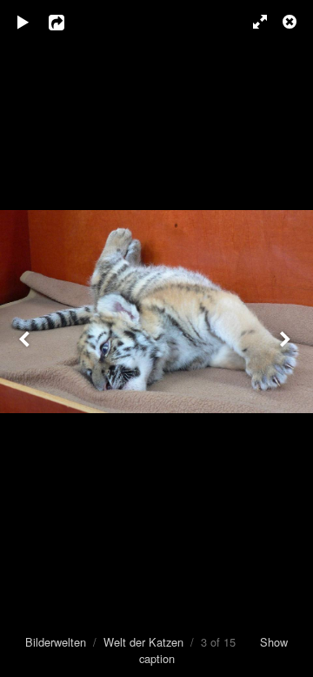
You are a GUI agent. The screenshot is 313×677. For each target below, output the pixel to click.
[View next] (287, 338)
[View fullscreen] (252, 21)
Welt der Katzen (143, 642)
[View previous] (26, 338)
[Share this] (68, 21)
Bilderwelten (55, 642)
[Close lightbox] (291, 21)
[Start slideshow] (23, 21)
